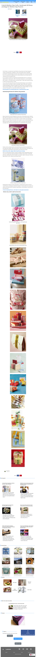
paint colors (18, 547)
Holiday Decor (24, 14)
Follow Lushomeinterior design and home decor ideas (28, 633)
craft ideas (30, 557)
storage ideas (6, 547)
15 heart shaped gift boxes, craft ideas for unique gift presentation (16, 189)
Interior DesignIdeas (16, 2)
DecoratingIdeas (23, 2)
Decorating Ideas (17, 14)
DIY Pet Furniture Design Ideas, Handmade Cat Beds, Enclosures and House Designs (30, 565)
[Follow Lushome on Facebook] (19, 649)
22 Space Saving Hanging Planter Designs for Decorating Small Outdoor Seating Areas (6, 565)
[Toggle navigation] (34, 1)
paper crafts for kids (18, 615)
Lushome (5, 2)
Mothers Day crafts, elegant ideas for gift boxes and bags (14, 151)
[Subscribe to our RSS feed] (31, 649)
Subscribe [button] (10, 635)
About (14, 652)
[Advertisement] (18, 62)
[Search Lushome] (31, 1)
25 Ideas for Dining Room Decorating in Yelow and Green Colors (18, 556)
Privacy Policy (29, 652)
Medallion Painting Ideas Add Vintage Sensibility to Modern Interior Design (6, 575)
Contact (6, 652)
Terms (22, 652)
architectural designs (18, 557)
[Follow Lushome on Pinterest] (23, 649)
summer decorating (6, 557)
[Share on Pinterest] (21, 52)
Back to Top (18, 643)
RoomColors (27, 2)
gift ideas (15, 582)
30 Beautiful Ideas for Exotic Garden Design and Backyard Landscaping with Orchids (18, 575)
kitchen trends (30, 547)
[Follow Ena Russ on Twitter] (27, 649)
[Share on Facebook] (17, 52)
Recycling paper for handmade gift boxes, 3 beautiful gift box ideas (16, 89)
